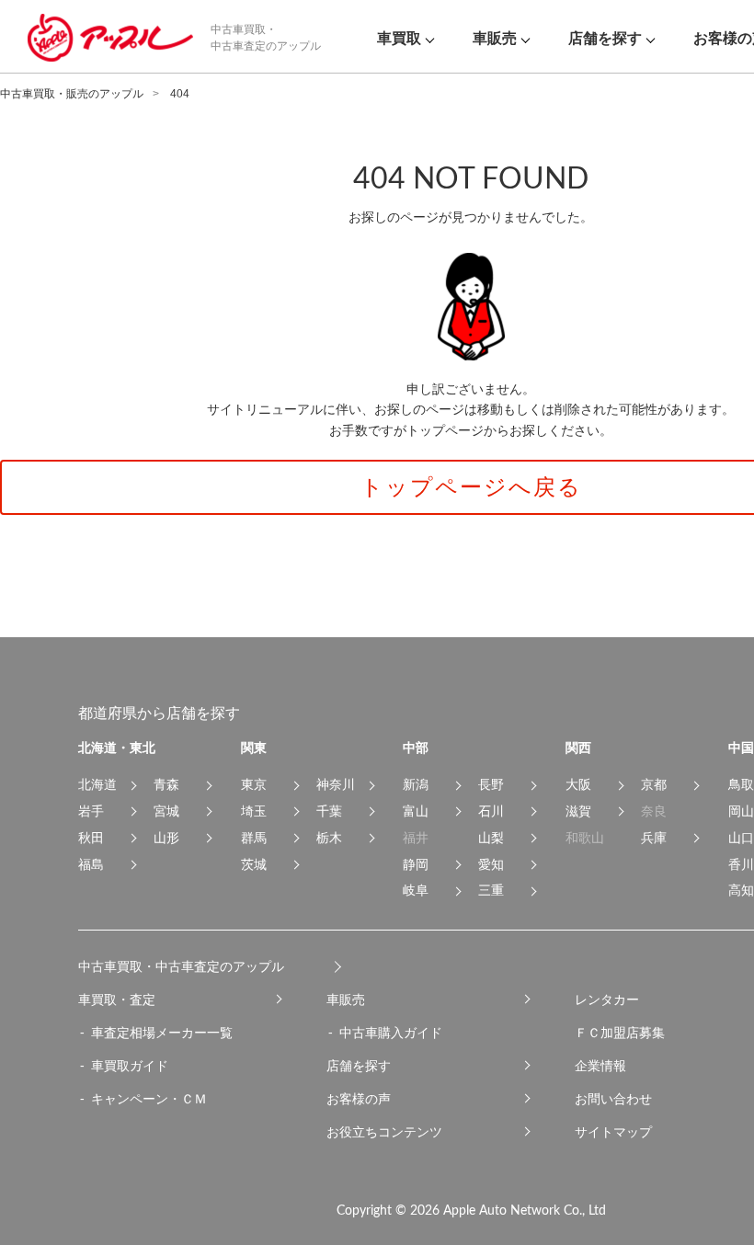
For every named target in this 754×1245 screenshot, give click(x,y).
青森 (166, 784)
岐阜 (415, 890)
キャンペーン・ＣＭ (149, 1098)
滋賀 (578, 811)
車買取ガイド (129, 1065)
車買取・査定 (116, 999)
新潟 (415, 784)
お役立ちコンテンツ (384, 1132)
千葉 (329, 811)
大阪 (578, 784)
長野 (491, 784)
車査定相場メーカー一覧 (162, 1032)
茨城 (254, 864)
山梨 (491, 837)
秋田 (91, 837)
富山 (415, 811)
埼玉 (254, 811)
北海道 (97, 784)
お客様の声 (358, 1098)
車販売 (345, 999)
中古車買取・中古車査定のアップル (181, 966)
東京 (254, 784)
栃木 (329, 837)
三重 (491, 890)
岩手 (91, 811)
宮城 (166, 811)
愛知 (491, 864)
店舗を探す (358, 1065)
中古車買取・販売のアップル (71, 93)
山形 (166, 837)
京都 (654, 784)
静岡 (415, 864)
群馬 (254, 837)
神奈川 (335, 784)
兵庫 (654, 837)
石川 (491, 811)
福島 (91, 864)
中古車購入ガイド (390, 1032)
